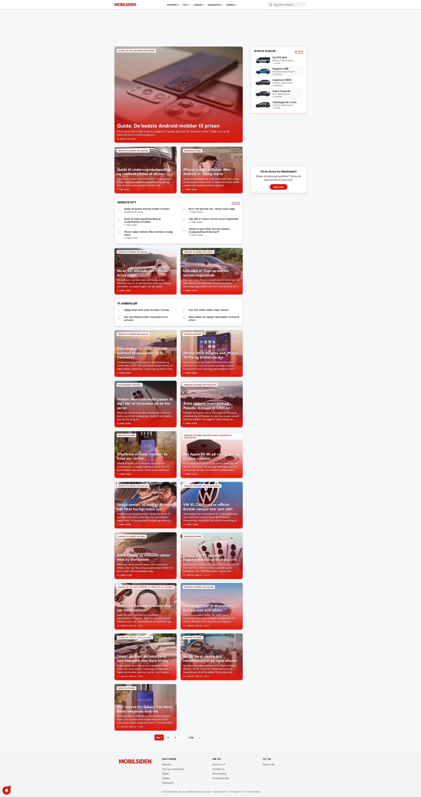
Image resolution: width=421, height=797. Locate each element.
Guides (230, 4)
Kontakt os (218, 769)
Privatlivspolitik (220, 778)
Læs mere (278, 186)
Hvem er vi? (218, 764)
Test (185, 4)
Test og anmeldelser (173, 769)
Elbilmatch (214, 4)
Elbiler (198, 4)
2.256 (191, 737)
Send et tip (268, 764)
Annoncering (219, 773)
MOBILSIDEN (125, 5)
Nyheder (172, 4)
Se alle (236, 202)
